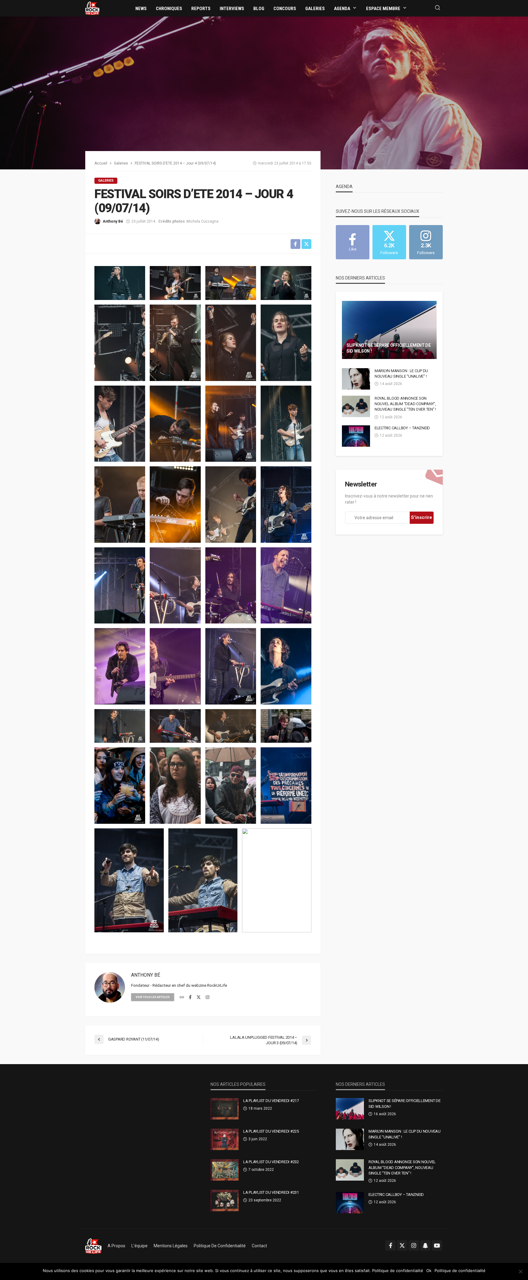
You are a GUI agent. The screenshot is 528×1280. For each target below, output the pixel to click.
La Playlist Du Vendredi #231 (271, 1192)
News (141, 8)
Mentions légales (171, 1245)
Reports (201, 8)
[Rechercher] (437, 8)
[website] (181, 997)
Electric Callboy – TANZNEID (402, 428)
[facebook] (190, 997)
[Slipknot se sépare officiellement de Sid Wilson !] (389, 330)
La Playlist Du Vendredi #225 (271, 1131)
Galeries (315, 8)
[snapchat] (425, 1245)
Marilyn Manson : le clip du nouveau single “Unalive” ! (401, 373)
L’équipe (139, 1245)
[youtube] (437, 1245)
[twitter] (198, 997)
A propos (116, 1245)
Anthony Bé (113, 221)
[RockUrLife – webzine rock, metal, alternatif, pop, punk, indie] (93, 1245)
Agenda (342, 8)
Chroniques (169, 8)
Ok (428, 1270)
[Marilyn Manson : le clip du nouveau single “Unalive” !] (356, 379)
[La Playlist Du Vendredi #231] (225, 1200)
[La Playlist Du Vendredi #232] (225, 1170)
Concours (284, 8)
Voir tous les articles (153, 997)
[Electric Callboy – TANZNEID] (356, 436)
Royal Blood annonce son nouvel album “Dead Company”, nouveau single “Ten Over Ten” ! (405, 404)
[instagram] (207, 997)
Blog (258, 8)
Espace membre (383, 8)
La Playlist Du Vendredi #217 (271, 1100)
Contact (259, 1245)
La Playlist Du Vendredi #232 (271, 1162)
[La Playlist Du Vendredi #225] (225, 1139)
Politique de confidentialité (220, 1245)
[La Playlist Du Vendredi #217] (225, 1108)
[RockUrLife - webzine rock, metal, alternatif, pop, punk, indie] (92, 8)
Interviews (232, 8)
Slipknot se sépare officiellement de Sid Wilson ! (388, 348)
